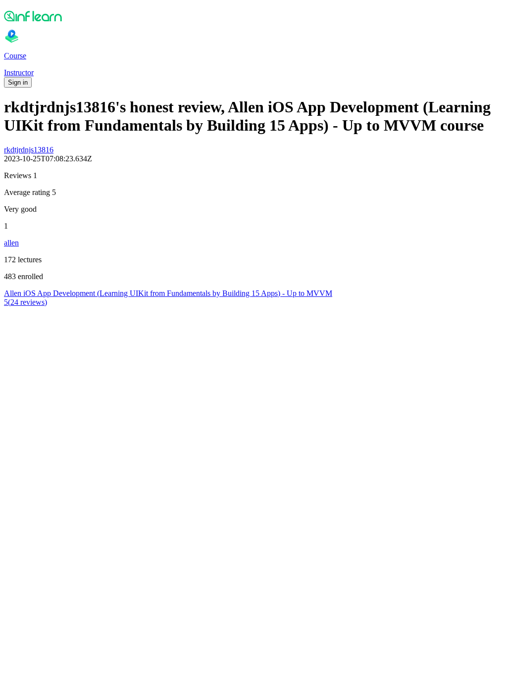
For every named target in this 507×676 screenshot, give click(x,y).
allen (11, 243)
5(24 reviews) (25, 302)
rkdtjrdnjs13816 (28, 149)
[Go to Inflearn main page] (253, 16)
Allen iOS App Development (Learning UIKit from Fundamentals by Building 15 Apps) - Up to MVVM (168, 293)
